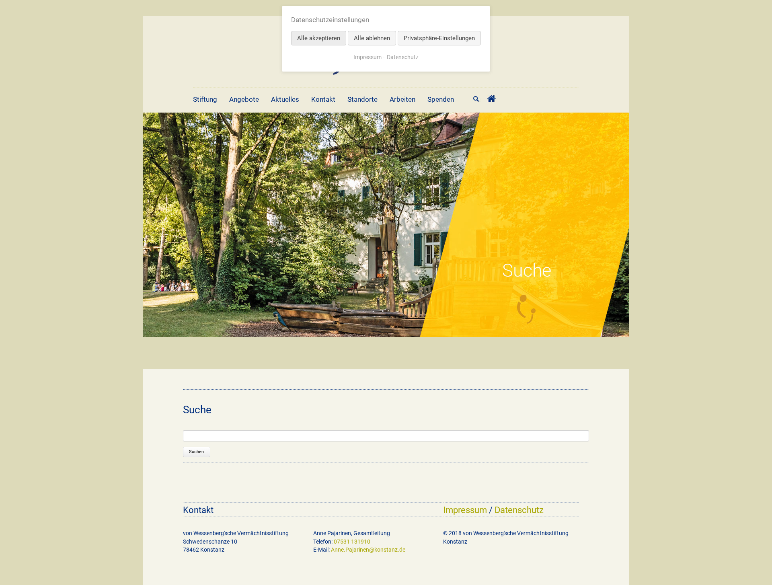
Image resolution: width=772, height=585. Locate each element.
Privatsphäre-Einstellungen (439, 38)
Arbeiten (402, 99)
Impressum (465, 510)
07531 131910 (352, 541)
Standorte (362, 99)
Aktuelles (285, 99)
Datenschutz (519, 510)
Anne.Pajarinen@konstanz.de (368, 549)
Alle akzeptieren (318, 38)
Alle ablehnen (372, 38)
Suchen (196, 451)
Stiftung (205, 99)
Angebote (244, 99)
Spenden (440, 99)
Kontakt (323, 99)
